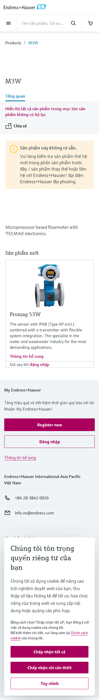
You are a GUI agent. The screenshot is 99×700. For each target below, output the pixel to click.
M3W (33, 42)
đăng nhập (39, 364)
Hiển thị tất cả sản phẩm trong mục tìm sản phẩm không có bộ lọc (45, 111)
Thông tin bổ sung (27, 356)
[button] (49, 424)
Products (13, 42)
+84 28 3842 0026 (32, 497)
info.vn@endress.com (34, 512)
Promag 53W (25, 314)
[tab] (49, 96)
